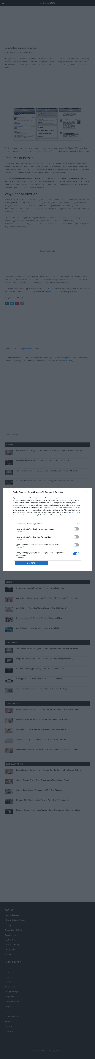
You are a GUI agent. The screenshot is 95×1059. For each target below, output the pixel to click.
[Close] (87, 492)
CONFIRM (31, 563)
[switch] (76, 528)
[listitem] (47, 524)
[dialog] (47, 529)
